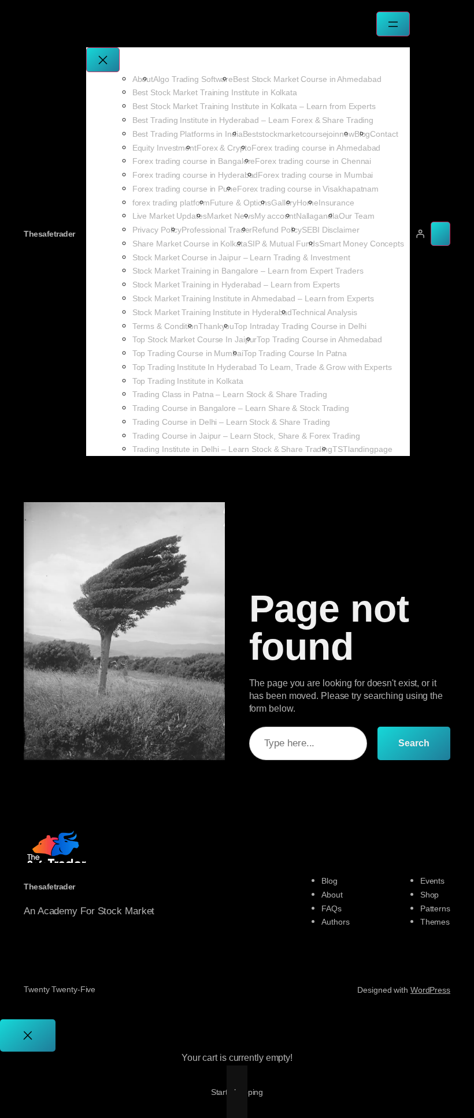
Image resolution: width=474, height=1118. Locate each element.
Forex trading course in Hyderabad (195, 175)
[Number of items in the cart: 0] (440, 234)
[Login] (420, 233)
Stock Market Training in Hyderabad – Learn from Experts (236, 284)
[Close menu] (103, 59)
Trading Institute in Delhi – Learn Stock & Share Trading (232, 449)
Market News (230, 215)
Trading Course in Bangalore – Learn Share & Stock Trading (240, 408)
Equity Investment (164, 147)
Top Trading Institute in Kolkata (187, 381)
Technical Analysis (324, 312)
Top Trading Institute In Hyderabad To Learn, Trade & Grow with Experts (262, 367)
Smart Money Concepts (361, 243)
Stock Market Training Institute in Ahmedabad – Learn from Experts (253, 298)
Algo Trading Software (193, 79)
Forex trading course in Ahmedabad (316, 147)
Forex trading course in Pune (184, 188)
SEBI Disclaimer (331, 229)
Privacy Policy (157, 229)
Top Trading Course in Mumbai (187, 353)
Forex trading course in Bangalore (193, 161)
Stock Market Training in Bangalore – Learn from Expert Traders (248, 270)
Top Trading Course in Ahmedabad (319, 339)
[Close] (27, 1035)
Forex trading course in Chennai (313, 161)
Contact (384, 134)
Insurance (336, 202)
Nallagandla (317, 215)
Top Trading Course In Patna (295, 353)
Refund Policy (277, 229)
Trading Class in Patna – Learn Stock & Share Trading (229, 394)
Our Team (357, 215)
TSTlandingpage (362, 449)
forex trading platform (171, 202)
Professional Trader (217, 229)
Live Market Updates (169, 215)
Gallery (284, 202)
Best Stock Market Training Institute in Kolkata (214, 92)
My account (275, 215)
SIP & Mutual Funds (283, 243)
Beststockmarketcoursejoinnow (298, 134)
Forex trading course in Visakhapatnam (308, 188)
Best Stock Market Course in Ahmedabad (307, 79)
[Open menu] (393, 24)
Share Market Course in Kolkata (189, 243)
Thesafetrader (49, 233)
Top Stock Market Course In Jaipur (194, 339)
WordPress (430, 989)
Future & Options (240, 202)
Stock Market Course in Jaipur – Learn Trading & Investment (241, 257)
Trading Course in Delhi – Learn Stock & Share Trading (231, 422)
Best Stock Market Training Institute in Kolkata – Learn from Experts (254, 106)
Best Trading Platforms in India (187, 134)
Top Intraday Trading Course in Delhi (300, 326)
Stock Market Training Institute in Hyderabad (212, 312)
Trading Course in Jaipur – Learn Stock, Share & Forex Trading (246, 435)
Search (413, 743)
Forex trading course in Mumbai (315, 175)
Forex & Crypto (224, 147)
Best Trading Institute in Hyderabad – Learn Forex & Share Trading (253, 120)
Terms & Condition (165, 326)
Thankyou (216, 326)
